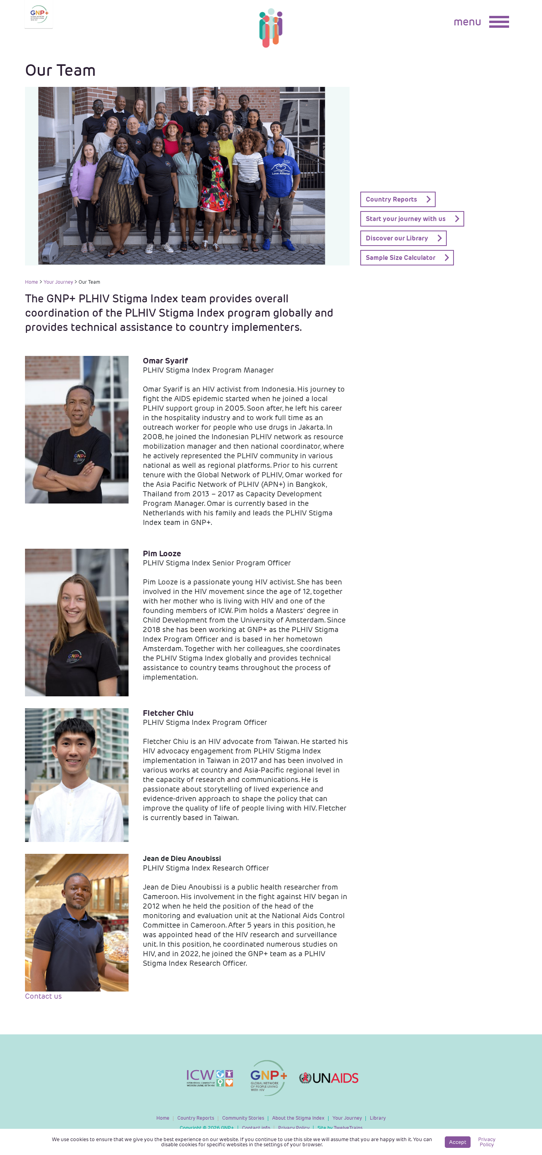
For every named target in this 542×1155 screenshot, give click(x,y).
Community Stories (243, 1118)
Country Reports (391, 199)
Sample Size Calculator (400, 258)
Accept (457, 1142)
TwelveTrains (340, 1128)
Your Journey (58, 282)
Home (31, 282)
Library (378, 1118)
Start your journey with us (406, 219)
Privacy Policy (293, 1128)
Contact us (43, 996)
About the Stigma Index (298, 1118)
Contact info (256, 1128)
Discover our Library (397, 238)
